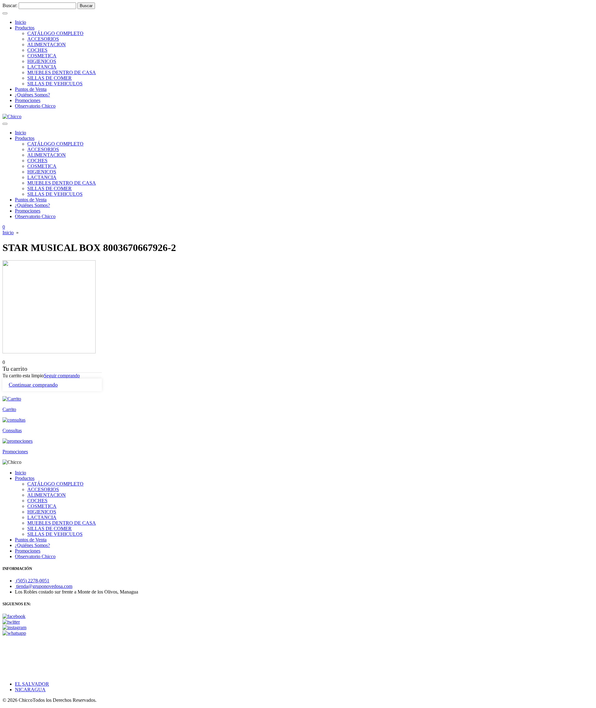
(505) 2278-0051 (32, 580)
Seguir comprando (62, 375)
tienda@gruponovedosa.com (43, 586)
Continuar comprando (33, 385)
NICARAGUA (30, 689)
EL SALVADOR (32, 684)
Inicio (8, 232)
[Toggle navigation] (4, 13)
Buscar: (9, 5)
